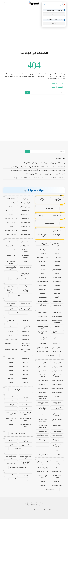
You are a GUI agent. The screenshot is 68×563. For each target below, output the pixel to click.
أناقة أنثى (43, 269)
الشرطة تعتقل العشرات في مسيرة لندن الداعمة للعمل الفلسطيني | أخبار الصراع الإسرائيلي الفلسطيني (38, 166)
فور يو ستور (42, 392)
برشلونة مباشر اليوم (11, 304)
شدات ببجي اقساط (57, 363)
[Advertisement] (34, 28)
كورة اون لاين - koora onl (25, 344)
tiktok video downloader (11, 463)
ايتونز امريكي (42, 370)
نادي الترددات (57, 281)
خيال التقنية (57, 253)
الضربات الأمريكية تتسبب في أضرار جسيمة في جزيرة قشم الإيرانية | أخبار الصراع (43, 174)
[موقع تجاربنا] (34, 3)
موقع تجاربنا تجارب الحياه (42, 476)
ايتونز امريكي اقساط (42, 409)
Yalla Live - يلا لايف (11, 339)
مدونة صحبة (57, 301)
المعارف (57, 285)
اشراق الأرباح (42, 305)
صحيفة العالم (50, 355)
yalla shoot (11, 199)
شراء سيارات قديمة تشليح (18, 278)
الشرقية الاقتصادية (42, 257)
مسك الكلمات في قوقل (57, 244)
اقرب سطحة (11, 255)
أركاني (57, 297)
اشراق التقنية (43, 244)
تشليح (25, 261)
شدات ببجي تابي (42, 366)
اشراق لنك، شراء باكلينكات (57, 321)
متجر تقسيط (42, 384)
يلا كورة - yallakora (11, 343)
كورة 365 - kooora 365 (25, 350)
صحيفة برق (42, 230)
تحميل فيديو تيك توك (11, 457)
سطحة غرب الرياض (11, 249)
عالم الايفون (57, 261)
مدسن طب (57, 338)
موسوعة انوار (57, 305)
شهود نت (42, 293)
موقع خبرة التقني (57, 269)
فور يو (42, 413)
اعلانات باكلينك (50, 489)
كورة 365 (25, 286)
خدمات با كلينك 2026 (57, 476)
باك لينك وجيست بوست (42, 338)
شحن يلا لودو (57, 425)
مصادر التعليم (57, 343)
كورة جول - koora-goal (25, 327)
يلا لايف (18, 296)
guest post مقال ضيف (42, 463)
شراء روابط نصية (57, 316)
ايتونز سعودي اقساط (57, 375)
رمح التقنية (57, 289)
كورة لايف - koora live (25, 413)
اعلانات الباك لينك (42, 320)
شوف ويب (42, 253)
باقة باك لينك (57, 215)
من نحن (49, 510)
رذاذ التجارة (42, 289)
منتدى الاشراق (57, 332)
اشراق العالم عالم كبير (42, 327)
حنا (57, 450)
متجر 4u (57, 396)
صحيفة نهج (57, 265)
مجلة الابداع (42, 277)
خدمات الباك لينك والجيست (57, 463)
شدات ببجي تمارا (43, 363)
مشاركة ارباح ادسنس (42, 200)
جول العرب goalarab (25, 291)
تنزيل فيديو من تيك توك (25, 457)
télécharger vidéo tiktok (18, 467)
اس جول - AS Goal (11, 349)
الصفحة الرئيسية (57, 87)
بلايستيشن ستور (57, 435)
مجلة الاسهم (57, 257)
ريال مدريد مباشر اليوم (25, 304)
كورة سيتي (11, 286)
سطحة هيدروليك (11, 245)
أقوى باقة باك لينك (42, 471)
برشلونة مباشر (11, 203)
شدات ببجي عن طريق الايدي (42, 397)
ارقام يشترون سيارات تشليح (25, 274)
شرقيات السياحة (43, 301)
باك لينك (42, 485)
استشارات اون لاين (42, 281)
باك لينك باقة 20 (43, 467)
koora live (11, 332)
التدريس (57, 326)
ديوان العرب (57, 481)
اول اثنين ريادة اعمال (57, 200)
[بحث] (5, 3)
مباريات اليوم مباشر (25, 203)
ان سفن (57, 249)
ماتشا (42, 450)
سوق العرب (57, 467)
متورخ (57, 273)
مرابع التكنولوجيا (42, 249)
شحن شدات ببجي (57, 419)
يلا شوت (25, 199)
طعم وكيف (57, 293)
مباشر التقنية (43, 297)
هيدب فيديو (42, 285)
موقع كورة (18, 389)
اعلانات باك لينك (57, 485)
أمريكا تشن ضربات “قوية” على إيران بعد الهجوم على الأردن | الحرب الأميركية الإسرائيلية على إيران (39, 177)
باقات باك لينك (42, 316)
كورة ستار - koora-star (11, 321)
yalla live (18, 313)
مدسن (42, 273)
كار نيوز (42, 265)
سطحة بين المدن (25, 245)
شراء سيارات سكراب (11, 262)
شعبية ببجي (57, 431)
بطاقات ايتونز (43, 431)
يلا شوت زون (25, 445)
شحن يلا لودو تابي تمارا (42, 403)
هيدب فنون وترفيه (42, 351)
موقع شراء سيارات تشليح (10, 268)
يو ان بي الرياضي (57, 347)
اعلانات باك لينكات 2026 (18, 433)
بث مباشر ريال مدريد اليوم (11, 291)
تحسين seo (42, 215)
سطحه (11, 242)
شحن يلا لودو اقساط (42, 375)
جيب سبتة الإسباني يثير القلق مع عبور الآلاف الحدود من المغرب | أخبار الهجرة (44, 163)
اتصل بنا (43, 510)
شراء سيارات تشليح (25, 267)
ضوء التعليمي (57, 230)
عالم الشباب (49, 208)
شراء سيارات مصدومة (11, 274)
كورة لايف (25, 362)
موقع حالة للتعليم (42, 347)
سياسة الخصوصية (21, 510)
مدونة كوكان (42, 261)
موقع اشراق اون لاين (42, 235)
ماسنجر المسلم (49, 223)
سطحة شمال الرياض (25, 250)
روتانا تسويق (57, 277)
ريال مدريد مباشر (25, 206)
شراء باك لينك (57, 312)
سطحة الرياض (25, 242)
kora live (11, 358)
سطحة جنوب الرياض (25, 256)
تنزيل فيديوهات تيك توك (25, 463)
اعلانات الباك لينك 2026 (42, 333)
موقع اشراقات (57, 234)
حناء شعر (42, 445)
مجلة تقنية (42, 343)
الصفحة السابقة (57, 84)
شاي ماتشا (57, 454)
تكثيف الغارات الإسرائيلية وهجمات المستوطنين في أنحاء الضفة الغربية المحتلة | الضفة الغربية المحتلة (38, 170)
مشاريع (42, 481)
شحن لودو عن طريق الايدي (43, 426)
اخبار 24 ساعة (57, 351)
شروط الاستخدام (33, 510)
